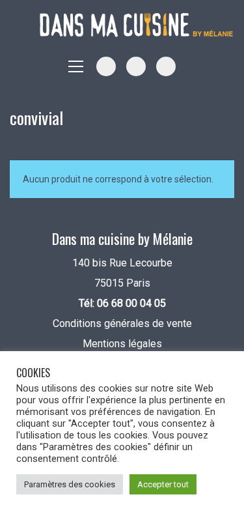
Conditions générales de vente (122, 323)
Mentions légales (122, 343)
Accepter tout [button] (163, 484)
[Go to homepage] (136, 25)
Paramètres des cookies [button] (69, 484)
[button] (75, 66)
